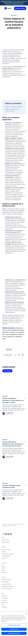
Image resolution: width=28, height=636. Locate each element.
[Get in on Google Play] (18, 529)
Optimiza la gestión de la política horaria (12, 110)
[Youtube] (8, 534)
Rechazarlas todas (14, 629)
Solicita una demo (20, 8)
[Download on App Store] (7, 529)
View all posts (7, 370)
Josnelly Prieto (9, 412)
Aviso (3, 604)
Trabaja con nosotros (7, 554)
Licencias (4, 607)
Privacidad (4, 598)
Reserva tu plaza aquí (18, 4)
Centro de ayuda (6, 579)
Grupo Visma (5, 540)
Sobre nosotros (6, 549)
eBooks (4, 568)
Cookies (4, 600)
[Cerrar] (26, 613)
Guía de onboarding (7, 588)
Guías (3, 570)
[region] (14, 624)
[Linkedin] (3, 534)
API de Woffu (5, 582)
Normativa (14, 15)
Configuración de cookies (14, 625)
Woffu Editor (9, 349)
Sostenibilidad (6, 556)
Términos (4, 596)
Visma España (6, 542)
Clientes (4, 551)
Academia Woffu (6, 584)
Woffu (4, 209)
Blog (3, 565)
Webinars (4, 572)
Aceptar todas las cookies (14, 633)
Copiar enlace (8, 354)
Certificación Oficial (7, 586)
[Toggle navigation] (2, 8)
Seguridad (4, 602)
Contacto (4, 558)
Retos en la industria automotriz (14, 106)
